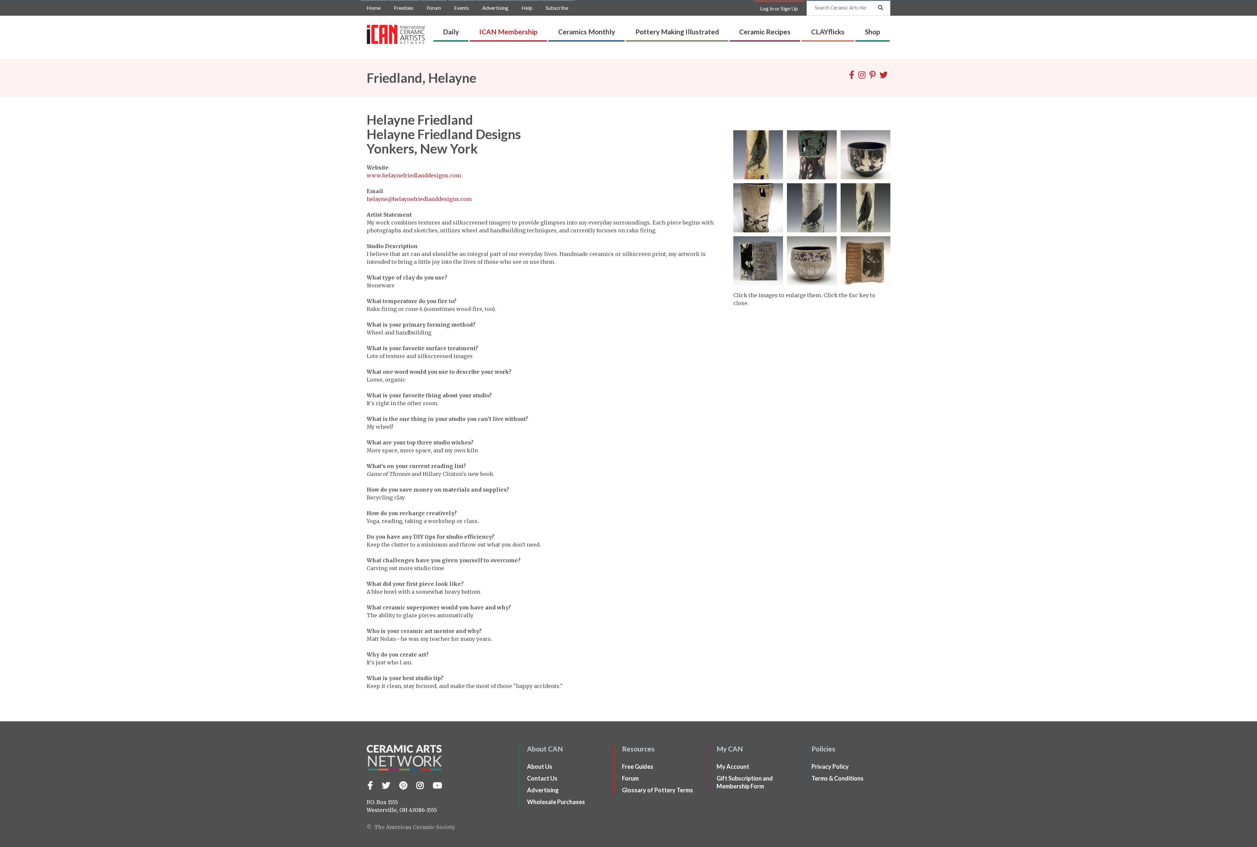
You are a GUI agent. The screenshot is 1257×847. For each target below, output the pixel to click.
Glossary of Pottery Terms (657, 790)
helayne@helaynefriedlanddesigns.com (419, 199)
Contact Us (542, 778)
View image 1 (758, 154)
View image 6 (865, 207)
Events (461, 8)
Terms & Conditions (837, 778)
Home (374, 8)
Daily (451, 31)
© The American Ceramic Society (411, 827)
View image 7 (758, 260)
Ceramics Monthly (586, 31)
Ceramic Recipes (765, 31)
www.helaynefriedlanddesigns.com (414, 175)
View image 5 (812, 207)
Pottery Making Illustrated (677, 31)
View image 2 (812, 154)
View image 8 (812, 260)
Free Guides (637, 766)
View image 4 (758, 207)
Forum (434, 8)
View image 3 (865, 154)
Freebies (403, 8)
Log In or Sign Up (779, 8)
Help (527, 8)
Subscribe (557, 8)
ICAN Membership (508, 31)
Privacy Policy (830, 766)
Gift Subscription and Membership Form (745, 782)
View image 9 (865, 260)
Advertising (495, 8)
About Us (539, 766)
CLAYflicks (828, 31)
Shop (872, 31)
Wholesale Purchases (556, 801)
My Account (733, 766)
